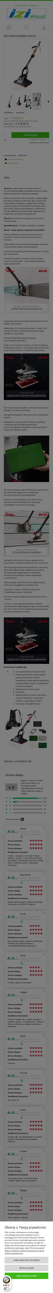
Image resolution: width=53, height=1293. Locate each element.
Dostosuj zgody (26, 1268)
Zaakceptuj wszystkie (26, 1276)
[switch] (6, 1288)
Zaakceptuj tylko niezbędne (27, 1260)
